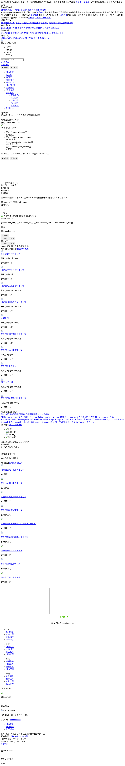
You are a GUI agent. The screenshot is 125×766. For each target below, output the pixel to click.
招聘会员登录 (19, 38)
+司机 (111, 417)
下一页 (4, 244)
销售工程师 (17, 419)
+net (99, 417)
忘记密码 (29, 38)
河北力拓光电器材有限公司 (12, 286)
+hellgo (58, 419)
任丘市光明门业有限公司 (11, 483)
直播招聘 (15, 106)
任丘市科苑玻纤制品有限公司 (13, 497)
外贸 (11, 422)
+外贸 (3, 417)
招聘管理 (10, 654)
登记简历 (5, 23)
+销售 (19, 417)
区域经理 (25, 422)
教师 (52, 422)
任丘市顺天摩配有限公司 (11, 510)
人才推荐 (38, 28)
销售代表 (80, 417)
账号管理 (10, 681)
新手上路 (10, 679)
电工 (57, 422)
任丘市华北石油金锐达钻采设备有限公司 (18, 524)
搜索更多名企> (23, 249)
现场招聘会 (6, 33)
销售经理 (89, 417)
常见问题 (10, 676)
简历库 (9, 77)
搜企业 (18, 23)
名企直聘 (36, 23)
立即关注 (5, 158)
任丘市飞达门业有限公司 (11, 350)
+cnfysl (51, 419)
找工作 (12, 23)
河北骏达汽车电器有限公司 (12, 470)
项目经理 (115, 419)
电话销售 (78, 419)
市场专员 (63, 422)
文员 (63, 419)
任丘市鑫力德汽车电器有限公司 (14, 537)
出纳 (32, 422)
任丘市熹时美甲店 (9, 366)
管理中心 (40, 12)
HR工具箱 (50, 33)
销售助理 (44, 419)
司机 (95, 417)
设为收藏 (27, 10)
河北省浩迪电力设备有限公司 (13, 302)
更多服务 (10, 93)
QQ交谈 (4, 744)
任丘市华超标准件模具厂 (11, 564)
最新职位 (44, 23)
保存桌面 (35, 10)
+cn (35, 417)
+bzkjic (40, 417)
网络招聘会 (16, 33)
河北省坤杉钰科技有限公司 (12, 270)
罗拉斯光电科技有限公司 (11, 551)
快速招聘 (69, 23)
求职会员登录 (7, 38)
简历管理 (10, 684)
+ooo (122, 419)
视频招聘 (15, 103)
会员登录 (34, 15)
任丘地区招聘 (7, 414)
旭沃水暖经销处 (8, 382)
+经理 (61, 417)
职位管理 (30, 28)
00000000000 (15, 720)
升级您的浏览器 (82, 2)
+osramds (4, 422)
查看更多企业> (15, 463)
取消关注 (14, 158)
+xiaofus (46, 417)
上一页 (4, 238)
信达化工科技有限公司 (11, 577)
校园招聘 (25, 33)
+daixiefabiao (6, 419)
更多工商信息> (15, 425)
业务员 (37, 419)
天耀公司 (5, 318)
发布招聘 (10, 649)
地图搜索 (5, 65)
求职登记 (10, 88)
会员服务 (46, 28)
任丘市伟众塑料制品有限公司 (13, 398)
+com (14, 417)
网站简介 (10, 664)
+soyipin (107, 419)
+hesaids (104, 417)
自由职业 (34, 33)
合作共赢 (10, 667)
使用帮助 (39, 18)
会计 (67, 417)
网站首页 (19, 10)
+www (9, 417)
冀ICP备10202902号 (19, 736)
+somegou (46, 422)
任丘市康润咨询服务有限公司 (13, 334)
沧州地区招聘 (31, 414)
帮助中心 (46, 38)
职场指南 (10, 727)
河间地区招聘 (19, 414)
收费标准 (10, 729)
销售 (32, 419)
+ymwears (55, 417)
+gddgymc (80, 422)
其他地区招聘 (43, 414)
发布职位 (13, 28)
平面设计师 (89, 422)
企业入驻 (5, 28)
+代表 (25, 417)
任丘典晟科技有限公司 (11, 254)
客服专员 (71, 422)
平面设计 (17, 422)
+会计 (30, 417)
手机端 (31, 18)
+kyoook (25, 419)
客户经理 (88, 419)
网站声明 (10, 669)
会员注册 (63, 15)
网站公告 (42, 33)
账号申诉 (38, 38)
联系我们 (10, 661)
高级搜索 (5, 62)
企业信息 (10, 639)
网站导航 (47, 18)
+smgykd (38, 422)
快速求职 (55, 28)
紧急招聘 (53, 23)
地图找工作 (27, 23)
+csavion (72, 417)
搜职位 (43, 10)
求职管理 (10, 634)
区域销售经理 (98, 419)
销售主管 (69, 419)
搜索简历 (21, 28)
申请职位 (5, 235)
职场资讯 (59, 33)
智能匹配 (61, 23)
